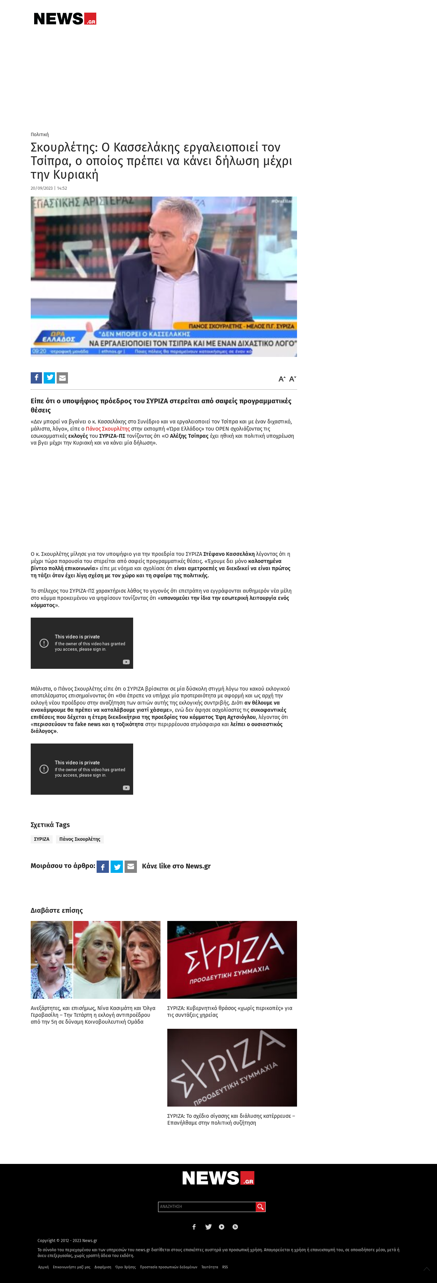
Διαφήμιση (103, 1267)
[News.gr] (65, 19)
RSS (225, 1267)
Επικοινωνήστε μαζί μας (71, 1267)
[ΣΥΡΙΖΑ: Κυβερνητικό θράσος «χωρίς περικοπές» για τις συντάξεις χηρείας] (232, 960)
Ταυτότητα (209, 1267)
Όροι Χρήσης (125, 1267)
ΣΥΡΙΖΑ (41, 839)
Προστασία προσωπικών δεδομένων (168, 1267)
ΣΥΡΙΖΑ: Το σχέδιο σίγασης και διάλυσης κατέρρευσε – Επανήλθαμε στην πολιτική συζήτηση (231, 1119)
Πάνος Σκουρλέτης (108, 429)
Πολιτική (40, 135)
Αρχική (43, 1267)
